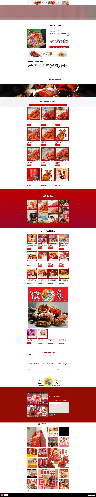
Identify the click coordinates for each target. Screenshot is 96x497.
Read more (57, 185)
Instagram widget (65, 490)
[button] (27, 2)
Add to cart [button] (29, 124)
